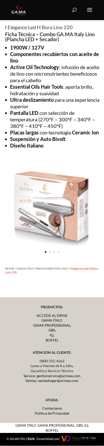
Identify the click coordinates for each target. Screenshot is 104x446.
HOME (9, 268)
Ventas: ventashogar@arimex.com (52, 380)
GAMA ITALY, (52, 320)
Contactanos (52, 408)
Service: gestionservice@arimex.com (52, 376)
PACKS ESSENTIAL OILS (52, 268)
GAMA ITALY (25, 268)
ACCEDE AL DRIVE (52, 315)
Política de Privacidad (52, 413)
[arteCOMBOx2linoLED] (52, 258)
